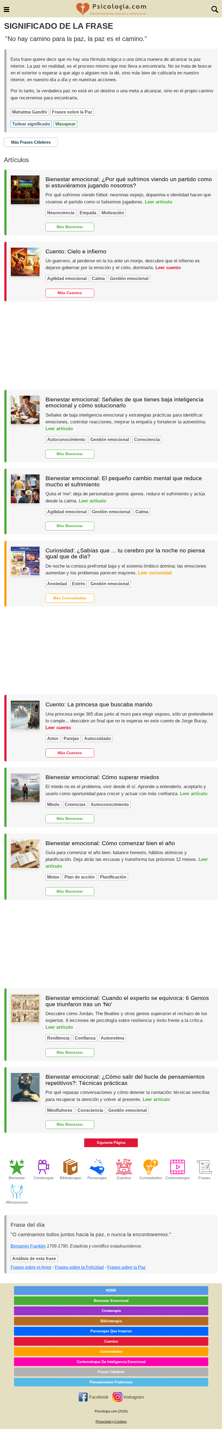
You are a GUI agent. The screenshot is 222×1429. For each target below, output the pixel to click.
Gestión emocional (129, 278)
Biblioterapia (111, 1321)
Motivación (113, 212)
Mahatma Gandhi (29, 112)
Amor (52, 738)
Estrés (78, 583)
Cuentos (111, 1341)
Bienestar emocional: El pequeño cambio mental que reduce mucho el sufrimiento (123, 481)
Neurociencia (60, 212)
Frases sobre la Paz (72, 112)
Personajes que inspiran (111, 1331)
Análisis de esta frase (34, 1258)
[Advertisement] (111, 345)
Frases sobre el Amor (31, 1267)
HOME (111, 1290)
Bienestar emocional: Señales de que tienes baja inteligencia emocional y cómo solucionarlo (124, 402)
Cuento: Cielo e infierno (75, 251)
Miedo (53, 804)
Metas (53, 877)
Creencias (75, 804)
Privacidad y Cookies (111, 1422)
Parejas (71, 738)
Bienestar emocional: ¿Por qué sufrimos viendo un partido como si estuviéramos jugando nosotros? (128, 182)
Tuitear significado (31, 124)
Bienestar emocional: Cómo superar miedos (102, 777)
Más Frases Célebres (31, 142)
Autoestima (112, 1038)
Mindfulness (59, 1110)
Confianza (85, 1038)
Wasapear (65, 124)
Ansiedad (57, 583)
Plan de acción (79, 877)
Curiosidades (111, 1351)
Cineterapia (111, 1311)
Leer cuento (168, 267)
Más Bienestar (70, 227)
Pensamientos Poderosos (111, 1382)
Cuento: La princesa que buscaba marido (98, 704)
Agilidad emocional (67, 278)
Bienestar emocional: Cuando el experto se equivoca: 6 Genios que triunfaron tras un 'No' (127, 1001)
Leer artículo (158, 201)
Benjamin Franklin (28, 1246)
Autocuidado (97, 738)
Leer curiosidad (155, 572)
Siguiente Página (111, 1143)
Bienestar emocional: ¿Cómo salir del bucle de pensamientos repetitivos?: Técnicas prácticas (125, 1080)
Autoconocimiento (66, 439)
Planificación (113, 877)
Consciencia (147, 439)
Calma (98, 278)
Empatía (88, 212)
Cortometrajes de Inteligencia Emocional (111, 1362)
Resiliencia (58, 1038)
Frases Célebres (111, 1372)
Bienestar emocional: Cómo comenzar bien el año (110, 843)
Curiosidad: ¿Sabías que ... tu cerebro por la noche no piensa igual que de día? (125, 553)
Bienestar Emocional (111, 1301)
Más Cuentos (70, 293)
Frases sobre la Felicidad (79, 1267)
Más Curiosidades (69, 598)
